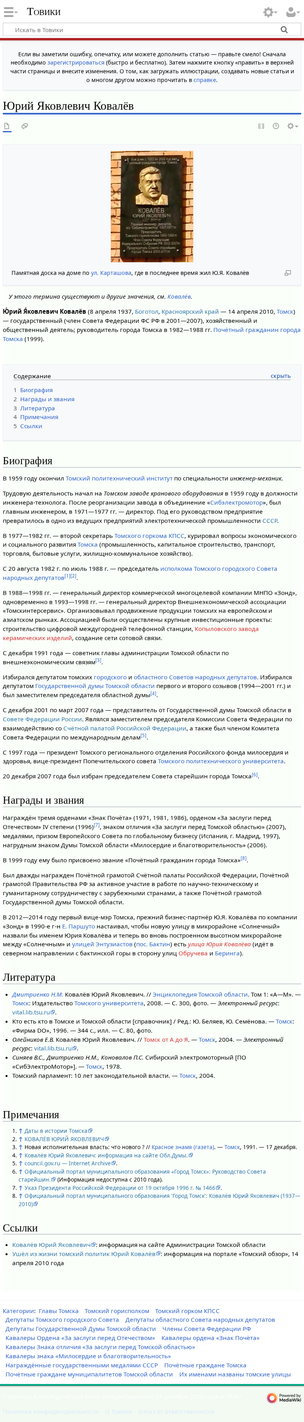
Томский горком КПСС (187, 1311)
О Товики (118, 1411)
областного (150, 677)
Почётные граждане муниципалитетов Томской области (89, 1374)
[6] (255, 775)
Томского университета (109, 1003)
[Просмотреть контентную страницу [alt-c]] (7, 126)
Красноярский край (190, 311)
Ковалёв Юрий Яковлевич (51, 1245)
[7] (97, 825)
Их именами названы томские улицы (235, 1374)
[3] (98, 660)
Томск (285, 311)
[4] (153, 693)
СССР (269, 520)
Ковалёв (179, 296)
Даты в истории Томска (56, 1130)
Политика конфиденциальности (51, 1411)
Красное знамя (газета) (183, 1147)
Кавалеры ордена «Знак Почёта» (211, 1338)
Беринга (227, 953)
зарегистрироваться (76, 62)
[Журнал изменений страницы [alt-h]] (276, 126)
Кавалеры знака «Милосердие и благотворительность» (88, 1356)
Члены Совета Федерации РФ (206, 1328)
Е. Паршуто (78, 926)
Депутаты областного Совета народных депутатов (200, 1319)
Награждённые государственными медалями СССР (82, 1365)
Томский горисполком (117, 1311)
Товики (44, 11)
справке (205, 80)
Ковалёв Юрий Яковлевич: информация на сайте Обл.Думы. (106, 1155)
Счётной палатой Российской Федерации (124, 728)
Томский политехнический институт (119, 478)
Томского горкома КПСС (149, 535)
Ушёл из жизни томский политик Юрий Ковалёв (84, 1254)
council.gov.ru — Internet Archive (68, 1163)
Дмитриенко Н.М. (37, 994)
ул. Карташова (111, 272)
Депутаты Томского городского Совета (62, 1319)
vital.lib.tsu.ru (31, 1012)
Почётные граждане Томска (205, 1365)
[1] (67, 576)
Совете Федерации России (42, 719)
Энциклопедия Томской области (200, 994)
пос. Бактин (153, 944)
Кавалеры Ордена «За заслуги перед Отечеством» (80, 1338)
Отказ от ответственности (176, 1411)
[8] (244, 858)
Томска (88, 544)
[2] (73, 576)
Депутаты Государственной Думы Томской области (81, 1328)
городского (110, 677)
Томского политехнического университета (221, 761)
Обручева (193, 953)
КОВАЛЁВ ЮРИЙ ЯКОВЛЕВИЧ (64, 1139)
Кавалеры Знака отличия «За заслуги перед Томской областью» (100, 1347)
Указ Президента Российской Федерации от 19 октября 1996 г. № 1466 (120, 1187)
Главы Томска (59, 1311)
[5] (143, 735)
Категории (18, 1311)
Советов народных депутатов (213, 677)
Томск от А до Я (166, 1039)
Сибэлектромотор (236, 502)
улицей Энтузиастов (102, 944)
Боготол (146, 311)
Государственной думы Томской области (95, 686)
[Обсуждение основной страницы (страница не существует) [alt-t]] (25, 126)
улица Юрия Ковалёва (219, 944)
